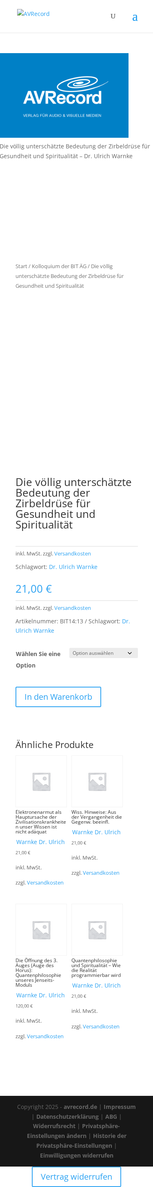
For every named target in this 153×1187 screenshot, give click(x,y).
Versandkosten (72, 553)
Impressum (120, 1107)
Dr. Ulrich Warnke (73, 567)
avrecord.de (80, 1107)
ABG (111, 1116)
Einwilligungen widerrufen (76, 1155)
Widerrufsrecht (54, 1126)
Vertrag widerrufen (76, 1176)
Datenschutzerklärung (67, 1116)
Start (21, 266)
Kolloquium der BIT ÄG (59, 266)
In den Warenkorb (58, 696)
